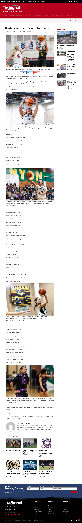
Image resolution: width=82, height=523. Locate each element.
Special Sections (5, 17)
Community (47, 15)
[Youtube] (74, 2)
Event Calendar (55, 15)
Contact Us (24, 1)
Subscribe (3, 1)
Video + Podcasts (70, 15)
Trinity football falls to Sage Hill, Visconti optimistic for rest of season (30, 452)
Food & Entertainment (37, 15)
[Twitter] (72, 2)
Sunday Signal (13, 17)
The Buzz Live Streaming (14, 15)
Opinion (63, 15)
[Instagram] (77, 2)
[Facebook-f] (69, 520)
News (6, 15)
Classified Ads (36, 1)
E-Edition (18, 1)
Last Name (42, 486)
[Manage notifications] (79, 520)
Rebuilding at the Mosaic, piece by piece (71, 66)
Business (28, 15)
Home (2, 15)
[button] (79, 15)
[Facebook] (69, 2)
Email (53, 486)
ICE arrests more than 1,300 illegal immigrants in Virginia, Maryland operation (71, 84)
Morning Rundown (11, 1)
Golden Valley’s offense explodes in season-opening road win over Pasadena (13, 473)
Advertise (30, 1)
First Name (29, 486)
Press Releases (22, 17)
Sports (22, 15)
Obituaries (43, 1)
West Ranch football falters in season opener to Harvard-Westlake (46, 473)
